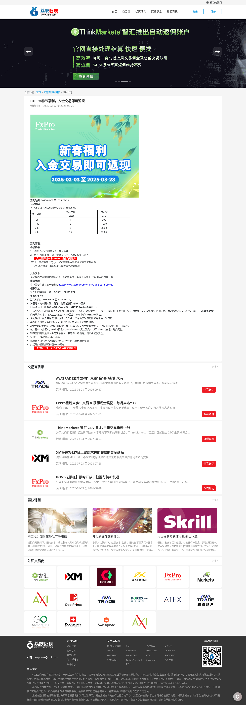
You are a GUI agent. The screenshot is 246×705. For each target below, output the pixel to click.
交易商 (126, 11)
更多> (215, 367)
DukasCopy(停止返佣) (134, 662)
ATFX (147, 655)
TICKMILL (150, 645)
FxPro (110, 650)
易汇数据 (71, 655)
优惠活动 (140, 11)
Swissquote (151, 660)
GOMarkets (112, 660)
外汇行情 (71, 645)
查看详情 (208, 389)
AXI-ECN (169, 660)
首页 (114, 11)
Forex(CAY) (131, 655)
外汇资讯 (172, 11)
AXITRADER (151, 650)
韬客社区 (71, 650)
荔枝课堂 (156, 11)
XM (128, 645)
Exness (168, 645)
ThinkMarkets (114, 645)
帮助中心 (71, 664)
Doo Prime (170, 650)
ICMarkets (131, 650)
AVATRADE (112, 655)
